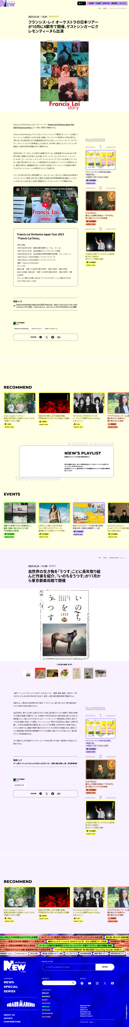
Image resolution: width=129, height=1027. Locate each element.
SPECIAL (106, 3)
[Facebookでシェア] (53, 337)
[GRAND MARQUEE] (21, 1003)
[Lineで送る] (40, 337)
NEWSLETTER (47, 962)
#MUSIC (46, 997)
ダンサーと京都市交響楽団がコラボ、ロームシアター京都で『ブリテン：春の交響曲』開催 (62, 946)
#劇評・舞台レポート (90, 953)
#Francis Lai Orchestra (21, 328)
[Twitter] (105, 983)
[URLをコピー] (59, 337)
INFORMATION (85, 1012)
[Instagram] (97, 983)
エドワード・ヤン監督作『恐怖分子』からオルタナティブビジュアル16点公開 (53, 937)
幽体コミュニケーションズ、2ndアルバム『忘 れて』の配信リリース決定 (62, 941)
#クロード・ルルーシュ (51, 328)
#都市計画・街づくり (107, 953)
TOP (99, 8)
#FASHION (47, 1014)
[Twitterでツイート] (47, 337)
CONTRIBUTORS (12, 1022)
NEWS (91, 3)
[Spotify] (82, 983)
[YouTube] (90, 983)
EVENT (98, 3)
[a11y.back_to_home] (7, 4)
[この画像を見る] (28, 673)
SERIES (114, 3)
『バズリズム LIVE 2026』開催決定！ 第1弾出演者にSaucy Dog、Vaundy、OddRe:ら (76, 950)
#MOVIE (46, 1003)
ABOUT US (9, 1015)
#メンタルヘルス (61, 953)
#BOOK (46, 1007)
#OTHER (46, 1017)
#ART (45, 1000)
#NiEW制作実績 (75, 953)
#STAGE (46, 1010)
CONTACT (83, 1008)
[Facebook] (112, 983)
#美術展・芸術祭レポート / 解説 (42, 953)
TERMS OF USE (85, 1014)
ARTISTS (8, 1018)
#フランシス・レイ (37, 328)
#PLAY (45, 993)
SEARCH (45, 978)
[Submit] (73, 983)
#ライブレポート (11, 953)
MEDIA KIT (84, 1010)
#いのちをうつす (19, 785)
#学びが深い (24, 953)
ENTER (105, 967)
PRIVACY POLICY (86, 1016)
